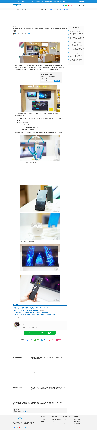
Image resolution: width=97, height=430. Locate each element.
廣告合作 (43, 421)
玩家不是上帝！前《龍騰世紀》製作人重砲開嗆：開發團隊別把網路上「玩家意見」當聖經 (76, 45)
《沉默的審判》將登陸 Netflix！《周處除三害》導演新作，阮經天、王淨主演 (31, 307)
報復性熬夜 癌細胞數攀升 (17, 357)
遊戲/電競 (26, 9)
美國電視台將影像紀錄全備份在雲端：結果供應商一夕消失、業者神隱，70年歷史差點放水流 (34, 314)
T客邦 (64, 419)
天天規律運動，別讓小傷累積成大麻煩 (55, 402)
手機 (22, 9)
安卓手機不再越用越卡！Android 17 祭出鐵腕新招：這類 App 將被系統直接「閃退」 (76, 53)
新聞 (14, 9)
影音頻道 (52, 339)
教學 (32, 9)
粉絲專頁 (30, 339)
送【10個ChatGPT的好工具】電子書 (38, 333)
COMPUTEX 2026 (64, 9)
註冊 (83, 5)
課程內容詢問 (77, 421)
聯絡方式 (43, 423)
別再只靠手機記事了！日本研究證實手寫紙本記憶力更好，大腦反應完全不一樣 (76, 31)
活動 (38, 9)
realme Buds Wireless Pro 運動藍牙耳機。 (28, 162)
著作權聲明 (54, 421)
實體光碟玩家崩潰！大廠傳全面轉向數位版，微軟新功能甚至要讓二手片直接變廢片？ (76, 64)
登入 (80, 5)
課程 (46, 9)
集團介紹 (43, 419)
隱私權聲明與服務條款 (56, 419)
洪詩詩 (16, 33)
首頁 (13, 26)
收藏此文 (30, 33)
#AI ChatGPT (50, 9)
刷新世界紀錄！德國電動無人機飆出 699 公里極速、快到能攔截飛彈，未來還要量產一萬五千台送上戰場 (76, 60)
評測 (30, 9)
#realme (22, 317)
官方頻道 (45, 339)
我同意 (81, 1)
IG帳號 (59, 339)
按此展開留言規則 (26, 411)
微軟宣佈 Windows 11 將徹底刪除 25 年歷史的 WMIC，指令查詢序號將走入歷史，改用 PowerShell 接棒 (77, 38)
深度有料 (56, 9)
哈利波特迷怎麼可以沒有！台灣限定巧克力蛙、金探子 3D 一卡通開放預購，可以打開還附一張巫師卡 (21, 403)
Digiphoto (65, 423)
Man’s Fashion (66, 421)
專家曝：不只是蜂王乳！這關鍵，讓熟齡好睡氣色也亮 (26, 310)
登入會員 (23, 410)
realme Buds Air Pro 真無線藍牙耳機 (27, 241)
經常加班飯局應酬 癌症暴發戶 (18, 387)
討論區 (42, 9)
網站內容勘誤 (77, 419)
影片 (35, 9)
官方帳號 (37, 339)
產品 (18, 9)
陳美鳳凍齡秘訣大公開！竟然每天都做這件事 (24, 309)
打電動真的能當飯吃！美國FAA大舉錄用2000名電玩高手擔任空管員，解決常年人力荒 (76, 34)
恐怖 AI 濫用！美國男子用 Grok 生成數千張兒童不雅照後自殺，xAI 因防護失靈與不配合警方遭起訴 (39, 388)
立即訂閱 (57, 80)
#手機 (14, 317)
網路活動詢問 (77, 423)
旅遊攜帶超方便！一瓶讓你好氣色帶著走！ (56, 357)
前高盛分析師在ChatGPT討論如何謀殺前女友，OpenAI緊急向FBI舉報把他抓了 (31, 312)
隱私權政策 (63, 1)
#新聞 (18, 317)
